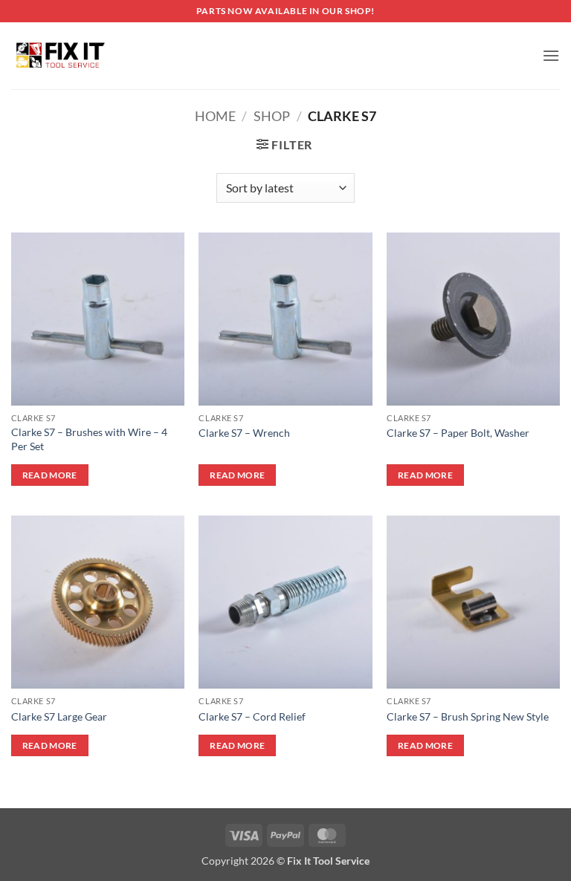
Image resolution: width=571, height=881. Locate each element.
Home (215, 116)
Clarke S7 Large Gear (59, 716)
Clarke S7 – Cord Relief (252, 716)
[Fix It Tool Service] (59, 55)
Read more (49, 475)
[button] (551, 55)
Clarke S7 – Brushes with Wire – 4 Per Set (89, 439)
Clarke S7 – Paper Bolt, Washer (458, 432)
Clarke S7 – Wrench (244, 432)
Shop (272, 116)
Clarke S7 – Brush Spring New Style (468, 716)
